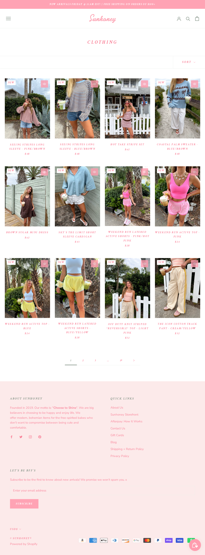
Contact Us (118, 428)
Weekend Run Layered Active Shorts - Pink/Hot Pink (127, 236)
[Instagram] (30, 436)
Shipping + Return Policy (127, 449)
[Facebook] (11, 436)
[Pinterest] (39, 436)
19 (121, 360)
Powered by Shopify (23, 544)
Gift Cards (117, 435)
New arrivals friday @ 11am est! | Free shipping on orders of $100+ (102, 4)
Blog (114, 442)
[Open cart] (197, 18)
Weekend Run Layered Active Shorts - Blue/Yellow (77, 328)
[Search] (188, 18)
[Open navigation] (8, 18)
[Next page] (134, 360)
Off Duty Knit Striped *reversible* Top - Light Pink (128, 329)
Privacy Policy (120, 456)
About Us (117, 408)
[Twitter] (20, 436)
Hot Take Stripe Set (127, 144)
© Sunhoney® (21, 538)
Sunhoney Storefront (124, 415)
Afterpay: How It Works (126, 421)
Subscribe (24, 504)
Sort (187, 62)
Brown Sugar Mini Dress (27, 232)
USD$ (14, 529)
